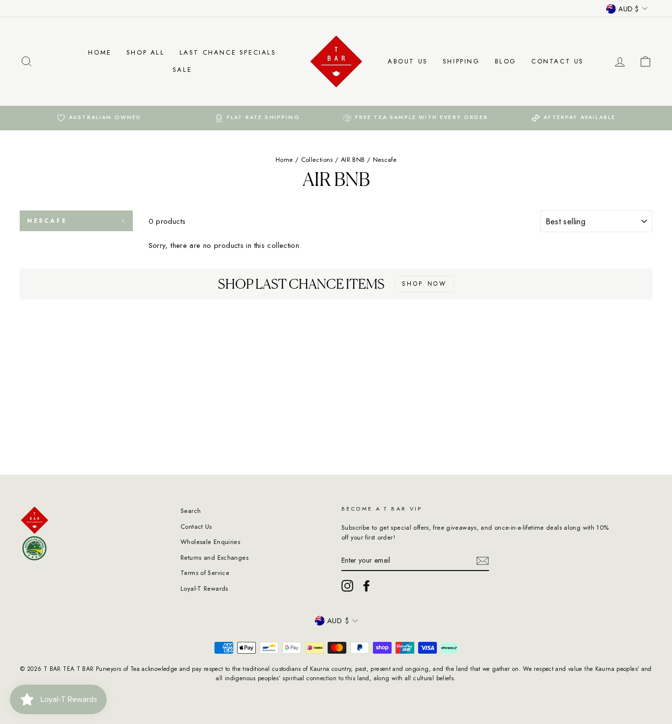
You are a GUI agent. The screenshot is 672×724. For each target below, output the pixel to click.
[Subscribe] (482, 560)
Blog (506, 61)
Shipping (461, 61)
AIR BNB (353, 159)
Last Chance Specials (228, 52)
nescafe (47, 220)
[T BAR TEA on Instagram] (347, 586)
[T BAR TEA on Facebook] (366, 586)
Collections (317, 159)
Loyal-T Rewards (204, 588)
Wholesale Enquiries (210, 541)
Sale (182, 69)
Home (99, 52)
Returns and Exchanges (214, 557)
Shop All (145, 52)
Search (191, 510)
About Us (408, 61)
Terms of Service (205, 572)
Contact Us (557, 61)
